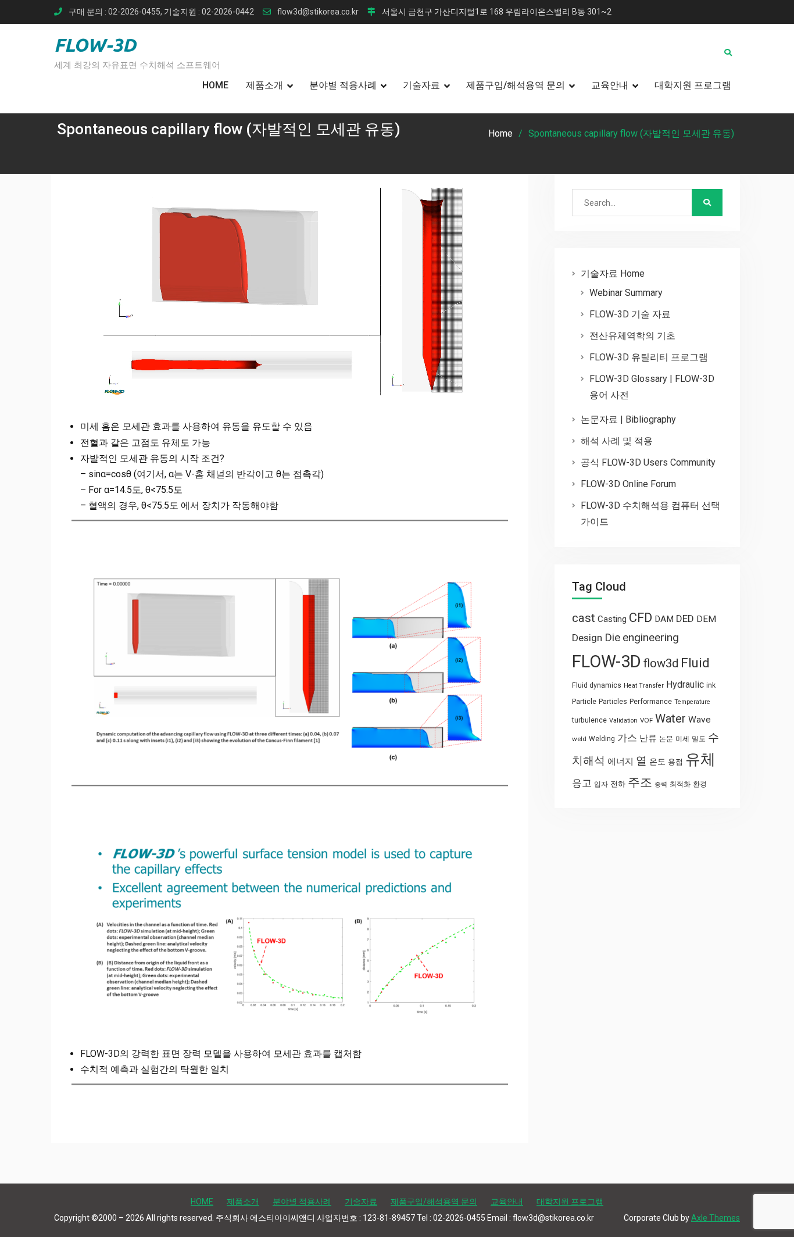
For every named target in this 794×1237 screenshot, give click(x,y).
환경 (700, 784)
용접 (675, 761)
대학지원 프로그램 (692, 85)
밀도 (699, 739)
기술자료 (421, 85)
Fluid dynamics (596, 685)
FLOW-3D (95, 44)
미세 (682, 739)
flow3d (660, 663)
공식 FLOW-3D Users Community (648, 462)
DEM (706, 619)
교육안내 (609, 85)
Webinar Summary (626, 292)
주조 (640, 782)
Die (612, 637)
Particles (613, 702)
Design (587, 637)
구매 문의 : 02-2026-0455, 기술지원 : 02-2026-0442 (161, 12)
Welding (602, 739)
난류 (648, 738)
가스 (627, 737)
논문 (666, 739)
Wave (699, 719)
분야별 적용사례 (343, 85)
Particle (584, 701)
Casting (612, 619)
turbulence (589, 720)
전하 (617, 784)
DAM (664, 619)
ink (711, 685)
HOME (215, 85)
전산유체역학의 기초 (632, 335)
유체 (700, 759)
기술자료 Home (613, 273)
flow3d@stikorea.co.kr (318, 12)
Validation (623, 720)
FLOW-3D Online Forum (628, 483)
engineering (651, 637)
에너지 (620, 761)
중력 (660, 784)
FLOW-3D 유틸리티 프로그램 (648, 357)
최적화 (680, 784)
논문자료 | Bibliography (628, 419)
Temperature (692, 702)
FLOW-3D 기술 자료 (630, 314)
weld (579, 739)
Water (670, 718)
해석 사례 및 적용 (617, 440)
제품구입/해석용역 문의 (515, 85)
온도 (657, 761)
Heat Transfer (644, 685)
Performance (651, 702)
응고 (582, 783)
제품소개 (264, 85)
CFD (640, 617)
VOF (646, 720)
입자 (601, 784)
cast (583, 618)
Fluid (695, 663)
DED (685, 618)
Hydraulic (685, 684)
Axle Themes (715, 1217)
